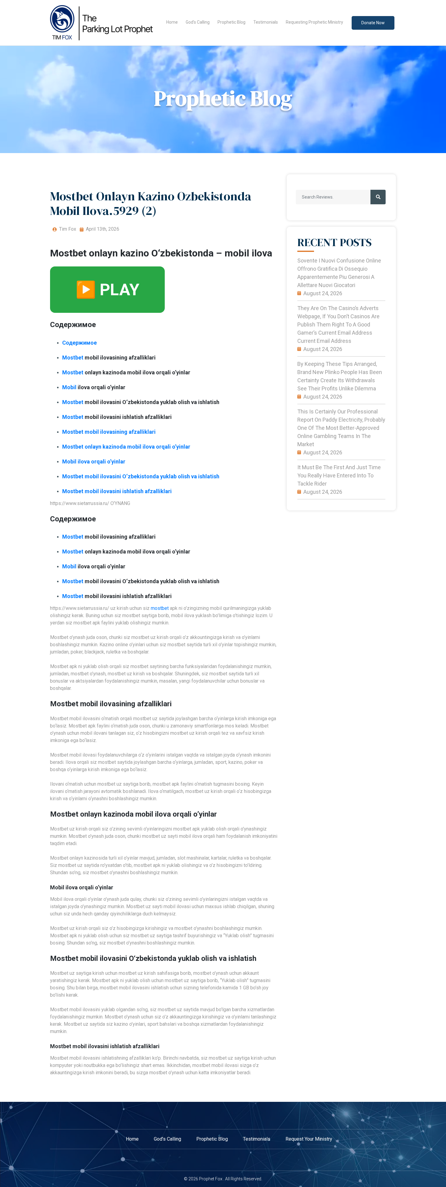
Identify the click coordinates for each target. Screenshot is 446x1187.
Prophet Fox (210, 1178)
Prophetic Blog (231, 22)
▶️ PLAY (107, 289)
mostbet (160, 608)
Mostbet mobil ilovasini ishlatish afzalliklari (117, 491)
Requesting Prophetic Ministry (314, 22)
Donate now (373, 22)
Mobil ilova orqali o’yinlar (93, 461)
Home (172, 22)
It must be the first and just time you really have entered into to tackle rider (339, 475)
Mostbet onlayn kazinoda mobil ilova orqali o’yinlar (126, 446)
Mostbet (72, 357)
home (132, 1139)
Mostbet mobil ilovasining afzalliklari (109, 432)
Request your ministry (309, 1139)
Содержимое (79, 342)
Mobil (69, 387)
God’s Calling (198, 22)
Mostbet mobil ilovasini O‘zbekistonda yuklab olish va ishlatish (140, 476)
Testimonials (265, 22)
